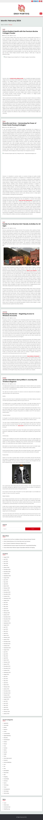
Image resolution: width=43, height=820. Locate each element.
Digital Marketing (7, 735)
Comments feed (7, 806)
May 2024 (6, 606)
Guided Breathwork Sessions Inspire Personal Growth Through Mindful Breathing (20, 545)
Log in (5, 802)
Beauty (5, 727)
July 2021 (6, 676)
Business (5, 729)
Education (6, 737)
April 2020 (6, 707)
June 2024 (6, 604)
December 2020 (7, 690)
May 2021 (6, 680)
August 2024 (6, 600)
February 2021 (7, 686)
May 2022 (6, 655)
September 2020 (7, 697)
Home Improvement (8, 758)
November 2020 (7, 693)
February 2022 (7, 662)
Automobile (6, 725)
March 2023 (6, 635)
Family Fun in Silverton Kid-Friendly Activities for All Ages (21, 225)
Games (5, 749)
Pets (5, 768)
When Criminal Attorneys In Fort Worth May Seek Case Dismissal (17, 541)
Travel (4, 221)
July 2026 (6, 559)
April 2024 (6, 608)
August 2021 (6, 674)
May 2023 (6, 631)
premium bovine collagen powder (16, 78)
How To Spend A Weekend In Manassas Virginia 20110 (15, 543)
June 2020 (6, 703)
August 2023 (6, 625)
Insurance (6, 760)
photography (6, 770)
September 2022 (7, 647)
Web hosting (6, 793)
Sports (5, 782)
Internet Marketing (7, 762)
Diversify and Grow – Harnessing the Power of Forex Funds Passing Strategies (19, 124)
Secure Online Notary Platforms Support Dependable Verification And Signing (19, 547)
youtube (39, 1)
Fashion (5, 741)
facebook (36, 1)
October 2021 (6, 670)
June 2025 (6, 579)
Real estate (6, 772)
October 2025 (6, 573)
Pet (4, 766)
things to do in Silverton (32, 270)
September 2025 (7, 575)
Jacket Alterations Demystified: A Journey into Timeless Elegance (20, 381)
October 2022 (6, 645)
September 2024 (7, 598)
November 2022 (7, 643)
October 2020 (6, 695)
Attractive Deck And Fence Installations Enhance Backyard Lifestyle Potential (19, 539)
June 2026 (6, 561)
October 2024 (6, 596)
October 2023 (6, 621)
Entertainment (7, 739)
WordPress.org (7, 809)
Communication (7, 733)
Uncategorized (7, 789)
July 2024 (6, 602)
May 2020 (6, 705)
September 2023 (7, 623)
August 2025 (6, 577)
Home (5, 756)
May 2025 (6, 581)
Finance (4, 121)
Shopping (4, 377)
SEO (5, 774)
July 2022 (6, 651)
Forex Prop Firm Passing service (25, 200)
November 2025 (7, 571)
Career (5, 731)
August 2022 (6, 649)
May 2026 (6, 563)
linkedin (34, 1)
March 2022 (6, 660)
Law (5, 764)
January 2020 (6, 713)
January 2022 (6, 664)
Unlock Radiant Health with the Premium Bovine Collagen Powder (20, 32)
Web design (6, 791)
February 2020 (7, 711)
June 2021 (6, 678)
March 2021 (6, 684)
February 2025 (7, 588)
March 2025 (6, 586)
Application (6, 723)
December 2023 (7, 616)
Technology (5, 311)
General (5, 752)
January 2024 (6, 614)
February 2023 (7, 637)
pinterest (41, 1)
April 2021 (6, 682)
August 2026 (6, 557)
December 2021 (7, 666)
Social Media (6, 778)
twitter (37, 1)
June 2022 (6, 653)
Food (5, 745)
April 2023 (6, 633)
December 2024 (7, 592)
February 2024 (7, 612)
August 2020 (6, 699)
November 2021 (7, 668)
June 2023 (6, 629)
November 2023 (7, 618)
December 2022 (7, 641)
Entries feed (6, 804)
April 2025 (6, 583)
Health (4, 29)
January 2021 (6, 688)
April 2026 (6, 565)
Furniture (5, 747)
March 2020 (6, 709)
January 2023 (6, 639)
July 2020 (6, 701)
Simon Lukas (13, 35)
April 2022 (6, 658)
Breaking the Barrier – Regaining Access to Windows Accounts (18, 315)
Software (6, 780)
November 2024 (7, 594)
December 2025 (7, 569)
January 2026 (6, 567)
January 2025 (6, 590)
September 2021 (7, 672)
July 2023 (6, 627)
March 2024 (6, 610)
